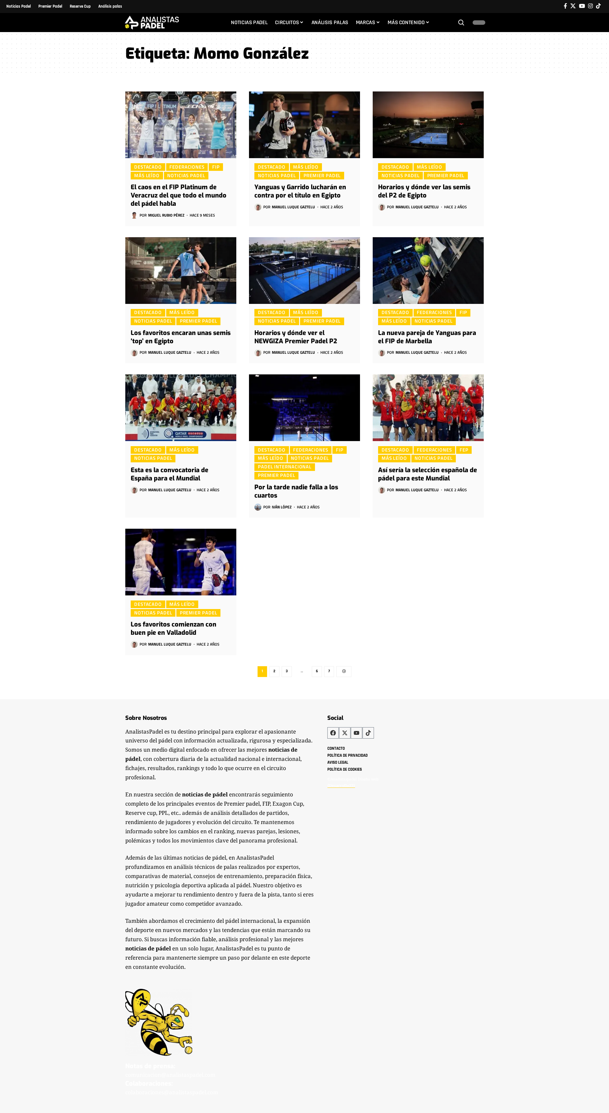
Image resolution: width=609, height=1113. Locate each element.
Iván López (281, 507)
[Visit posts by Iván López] (257, 507)
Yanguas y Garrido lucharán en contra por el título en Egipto (300, 191)
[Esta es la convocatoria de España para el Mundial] (180, 407)
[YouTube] (581, 6)
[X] (573, 6)
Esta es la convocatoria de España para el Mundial (169, 474)
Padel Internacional (284, 466)
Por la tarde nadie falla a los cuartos (296, 491)
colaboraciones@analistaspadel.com (171, 1092)
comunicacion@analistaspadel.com (170, 1074)
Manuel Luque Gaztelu (293, 207)
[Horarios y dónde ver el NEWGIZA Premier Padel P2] (304, 270)
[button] (461, 22)
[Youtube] (356, 733)
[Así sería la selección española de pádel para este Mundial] (428, 407)
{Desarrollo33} (341, 785)
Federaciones (187, 166)
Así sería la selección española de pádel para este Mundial (427, 474)
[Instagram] (590, 6)
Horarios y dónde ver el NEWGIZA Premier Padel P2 (295, 337)
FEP (464, 449)
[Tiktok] (598, 6)
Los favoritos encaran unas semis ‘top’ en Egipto (181, 337)
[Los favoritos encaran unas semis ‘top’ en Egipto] (180, 270)
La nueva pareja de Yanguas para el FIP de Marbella (427, 337)
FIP (216, 166)
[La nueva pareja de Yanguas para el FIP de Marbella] (428, 270)
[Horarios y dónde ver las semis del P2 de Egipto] (428, 124)
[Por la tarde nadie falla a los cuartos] (304, 407)
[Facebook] (565, 6)
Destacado (148, 166)
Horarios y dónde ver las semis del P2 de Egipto (424, 191)
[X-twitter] (344, 733)
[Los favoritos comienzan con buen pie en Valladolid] (180, 562)
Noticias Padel (186, 175)
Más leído (147, 175)
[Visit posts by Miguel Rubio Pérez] (134, 215)
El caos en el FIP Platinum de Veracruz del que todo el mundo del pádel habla (178, 195)
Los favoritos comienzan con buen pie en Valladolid (173, 628)
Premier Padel (322, 175)
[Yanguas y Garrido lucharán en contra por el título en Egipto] (304, 124)
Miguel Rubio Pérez (166, 215)
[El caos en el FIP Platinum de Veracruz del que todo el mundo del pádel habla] (180, 124)
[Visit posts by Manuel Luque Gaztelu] (257, 207)
